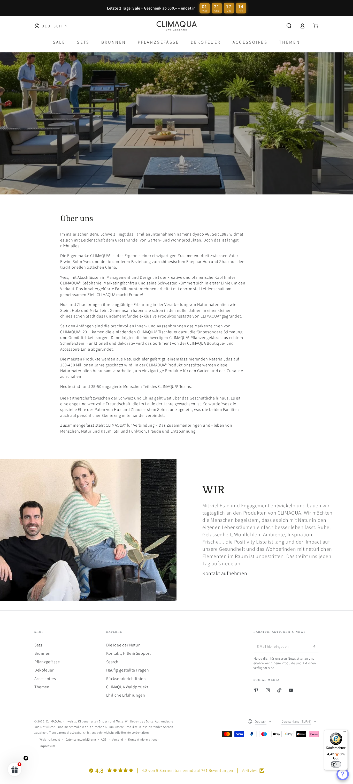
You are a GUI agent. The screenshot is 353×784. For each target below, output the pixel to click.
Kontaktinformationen (143, 739)
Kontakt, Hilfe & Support (128, 653)
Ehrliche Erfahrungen (125, 695)
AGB (104, 739)
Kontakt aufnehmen (224, 573)
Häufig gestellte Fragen (127, 670)
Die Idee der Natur (123, 645)
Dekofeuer (43, 670)
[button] (289, 26)
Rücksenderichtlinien (126, 678)
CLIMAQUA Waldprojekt (127, 687)
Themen (42, 687)
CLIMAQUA (53, 721)
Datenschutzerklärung (80, 739)
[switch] (336, 764)
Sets (38, 645)
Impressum (47, 746)
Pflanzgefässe (47, 662)
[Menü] (345, 733)
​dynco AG (201, 234)
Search (112, 662)
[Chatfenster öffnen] (342, 774)
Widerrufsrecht (50, 739)
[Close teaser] (25, 758)
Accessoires (45, 678)
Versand (117, 739)
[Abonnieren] (316, 646)
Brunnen (42, 653)
